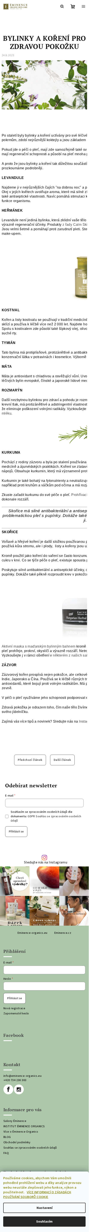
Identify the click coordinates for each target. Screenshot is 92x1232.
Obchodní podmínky (17, 1142)
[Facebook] (8, 1089)
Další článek (62, 760)
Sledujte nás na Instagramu (45, 862)
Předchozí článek (30, 760)
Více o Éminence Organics (20, 1132)
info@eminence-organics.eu (22, 1076)
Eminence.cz (62, 933)
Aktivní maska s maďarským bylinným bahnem (38, 646)
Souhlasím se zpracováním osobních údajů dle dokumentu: (46, 816)
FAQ (6, 1153)
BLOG (7, 1137)
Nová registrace (14, 1008)
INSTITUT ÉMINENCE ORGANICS (24, 1126)
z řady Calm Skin (76, 224)
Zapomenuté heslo (16, 1013)
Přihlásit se (16, 831)
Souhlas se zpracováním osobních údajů (30, 1148)
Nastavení (44, 1207)
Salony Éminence (14, 1121)
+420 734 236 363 (14, 1080)
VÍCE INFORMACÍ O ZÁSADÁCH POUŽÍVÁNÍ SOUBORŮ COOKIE (37, 1194)
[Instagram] (19, 1089)
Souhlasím (44, 1221)
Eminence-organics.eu (32, 933)
